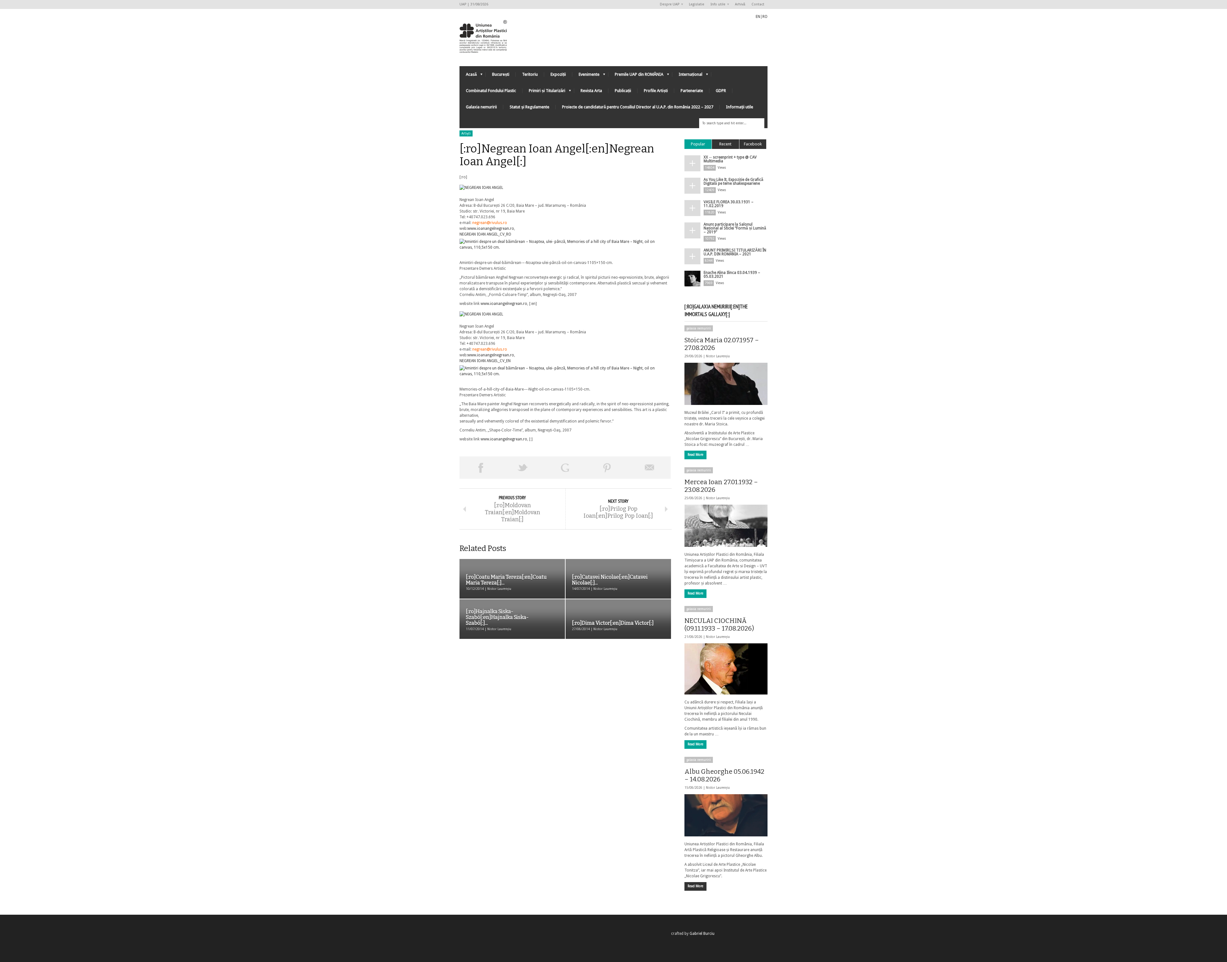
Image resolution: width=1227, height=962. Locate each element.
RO (765, 16)
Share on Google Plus (565, 467)
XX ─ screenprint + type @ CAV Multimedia (730, 159)
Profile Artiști (656, 90)
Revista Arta (591, 90)
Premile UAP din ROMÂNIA (635, 76)
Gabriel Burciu (702, 933)
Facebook (753, 144)
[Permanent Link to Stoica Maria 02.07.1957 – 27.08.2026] (726, 384)
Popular (698, 144)
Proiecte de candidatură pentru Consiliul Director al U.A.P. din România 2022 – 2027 (637, 107)
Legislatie (696, 4)
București (500, 74)
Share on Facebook (480, 467)
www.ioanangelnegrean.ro (490, 228)
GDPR (721, 90)
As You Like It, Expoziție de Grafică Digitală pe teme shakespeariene (733, 181)
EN (758, 16)
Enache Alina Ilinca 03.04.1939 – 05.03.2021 (732, 274)
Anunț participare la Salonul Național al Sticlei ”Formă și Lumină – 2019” (735, 228)
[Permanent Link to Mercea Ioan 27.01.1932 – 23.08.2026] (726, 526)
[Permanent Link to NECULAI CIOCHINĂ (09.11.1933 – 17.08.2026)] (726, 668)
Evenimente (585, 76)
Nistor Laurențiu (718, 356)
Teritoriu (530, 74)
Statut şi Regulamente (529, 107)
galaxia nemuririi (698, 328)
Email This (650, 467)
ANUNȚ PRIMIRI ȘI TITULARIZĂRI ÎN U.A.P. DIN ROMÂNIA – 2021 (735, 252)
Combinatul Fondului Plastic (491, 90)
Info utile (716, 4)
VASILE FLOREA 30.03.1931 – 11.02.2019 (728, 204)
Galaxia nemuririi (481, 107)
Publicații (623, 90)
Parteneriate (692, 90)
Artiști (466, 133)
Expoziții (558, 74)
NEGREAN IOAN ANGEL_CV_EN (485, 361)
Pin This (607, 467)
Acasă (468, 76)
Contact (758, 4)
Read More (695, 454)
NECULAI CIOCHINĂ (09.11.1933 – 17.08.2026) (719, 624)
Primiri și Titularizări (543, 92)
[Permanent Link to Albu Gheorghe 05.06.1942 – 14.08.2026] (726, 815)
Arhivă (740, 4)
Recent (725, 144)
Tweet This (523, 467)
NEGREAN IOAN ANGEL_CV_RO (485, 234)
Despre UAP (668, 4)
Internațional (687, 76)
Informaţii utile (739, 107)
